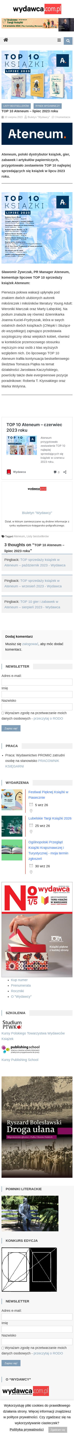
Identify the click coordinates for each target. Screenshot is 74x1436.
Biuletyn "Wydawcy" (39, 117)
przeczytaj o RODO (48, 718)
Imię (5, 688)
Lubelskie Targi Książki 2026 (50, 818)
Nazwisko (9, 700)
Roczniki (18, 991)
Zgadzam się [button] (58, 1429)
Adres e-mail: (12, 676)
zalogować (30, 644)
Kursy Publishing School (20, 1060)
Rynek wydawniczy (47, 106)
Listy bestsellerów (16, 106)
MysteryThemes (46, 1395)
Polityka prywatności (27, 1429)
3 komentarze (62, 117)
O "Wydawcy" (21, 996)
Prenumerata (21, 985)
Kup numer (19, 980)
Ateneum (19, 536)
